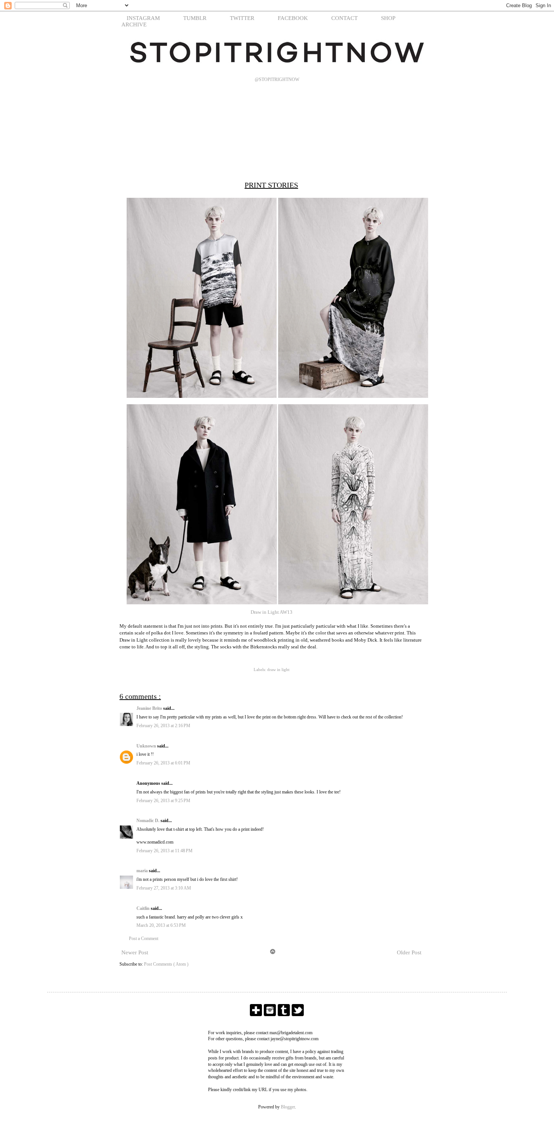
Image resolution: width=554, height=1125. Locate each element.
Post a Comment (143, 938)
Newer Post (134, 952)
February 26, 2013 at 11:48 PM (164, 850)
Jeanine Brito (149, 708)
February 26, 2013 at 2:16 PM (163, 725)
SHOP (388, 18)
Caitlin (143, 908)
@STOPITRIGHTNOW (277, 79)
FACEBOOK (293, 18)
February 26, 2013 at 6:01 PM (163, 763)
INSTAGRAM (143, 18)
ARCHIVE (134, 24)
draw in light (278, 669)
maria (142, 870)
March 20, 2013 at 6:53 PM (161, 925)
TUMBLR (195, 18)
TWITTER (242, 18)
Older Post (409, 952)
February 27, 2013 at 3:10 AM (163, 888)
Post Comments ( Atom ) (166, 964)
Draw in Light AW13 (271, 612)
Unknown (146, 746)
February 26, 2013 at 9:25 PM (163, 800)
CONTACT (344, 18)
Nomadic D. (148, 820)
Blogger (288, 1107)
